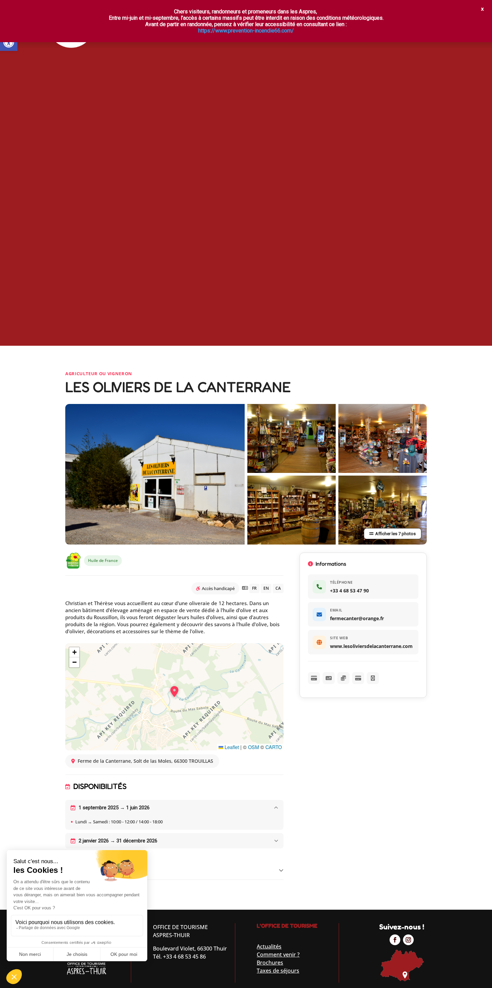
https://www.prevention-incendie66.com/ (246, 30)
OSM (253, 746)
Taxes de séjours (278, 970)
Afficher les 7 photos (395, 533)
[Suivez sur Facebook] (395, 939)
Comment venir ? (278, 954)
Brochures (270, 962)
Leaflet (231, 746)
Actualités (269, 946)
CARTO (273, 746)
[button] (8, 42)
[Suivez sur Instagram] (408, 939)
